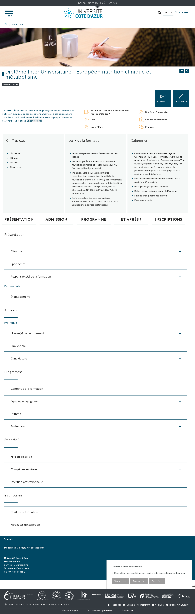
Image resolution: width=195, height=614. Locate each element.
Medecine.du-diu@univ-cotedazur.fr (24, 547)
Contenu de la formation (27, 388)
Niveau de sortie (21, 456)
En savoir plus (34, 120)
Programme (93, 219)
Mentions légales (70, 610)
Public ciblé (18, 346)
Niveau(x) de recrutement (27, 333)
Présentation (18, 219)
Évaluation (18, 426)
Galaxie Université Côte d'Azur (97, 2)
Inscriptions (168, 219)
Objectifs (16, 251)
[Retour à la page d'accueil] (83, 13)
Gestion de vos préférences (100, 610)
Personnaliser (139, 581)
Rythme (16, 414)
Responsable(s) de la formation (31, 276)
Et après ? (131, 219)
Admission (56, 219)
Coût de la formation (24, 512)
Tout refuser (157, 581)
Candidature (19, 358)
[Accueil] (6, 24)
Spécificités (18, 264)
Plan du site (127, 610)
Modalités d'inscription (25, 524)
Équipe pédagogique (24, 401)
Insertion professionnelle (27, 482)
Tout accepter (120, 581)
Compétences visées (24, 469)
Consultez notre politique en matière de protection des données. (149, 572)
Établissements (21, 296)
